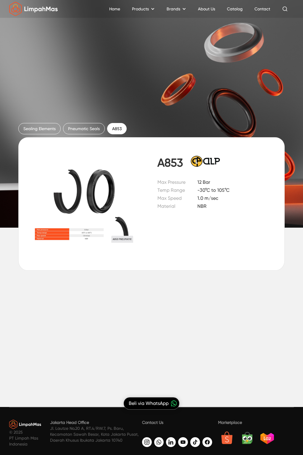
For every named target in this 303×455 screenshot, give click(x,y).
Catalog (235, 9)
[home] (33, 9)
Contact (262, 9)
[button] (143, 9)
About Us (206, 9)
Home (114, 9)
